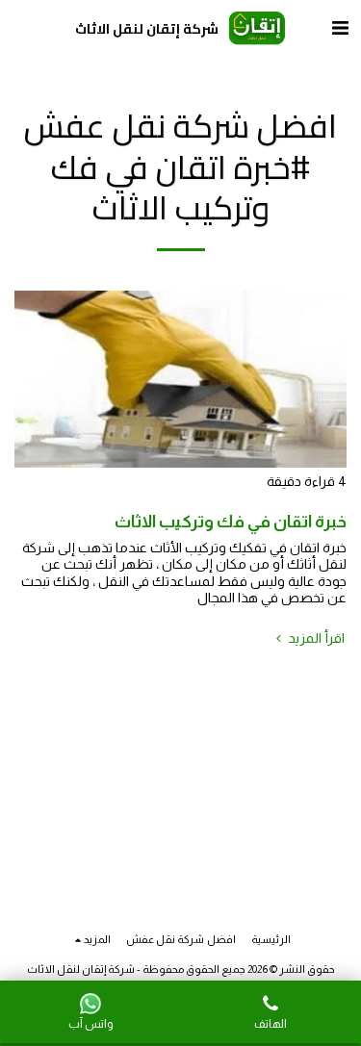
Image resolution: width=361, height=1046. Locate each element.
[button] (339, 28)
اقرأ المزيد (315, 638)
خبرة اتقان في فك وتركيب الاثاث (231, 521)
